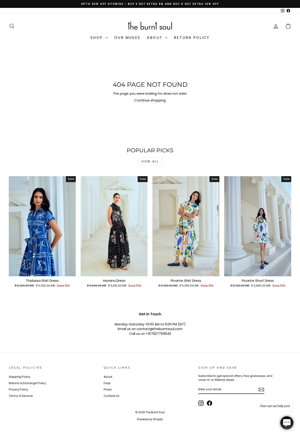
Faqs (107, 383)
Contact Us (111, 396)
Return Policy (192, 37)
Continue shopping (150, 100)
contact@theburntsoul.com (160, 328)
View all (150, 161)
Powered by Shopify (150, 419)
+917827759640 (158, 333)
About (155, 37)
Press (108, 389)
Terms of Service (21, 396)
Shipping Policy (19, 377)
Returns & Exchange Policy (27, 383)
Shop (97, 37)
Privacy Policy (18, 389)
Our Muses (127, 37)
